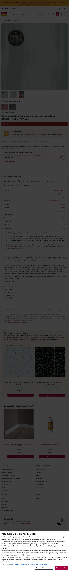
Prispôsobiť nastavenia (44, 568)
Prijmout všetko (61, 568)
